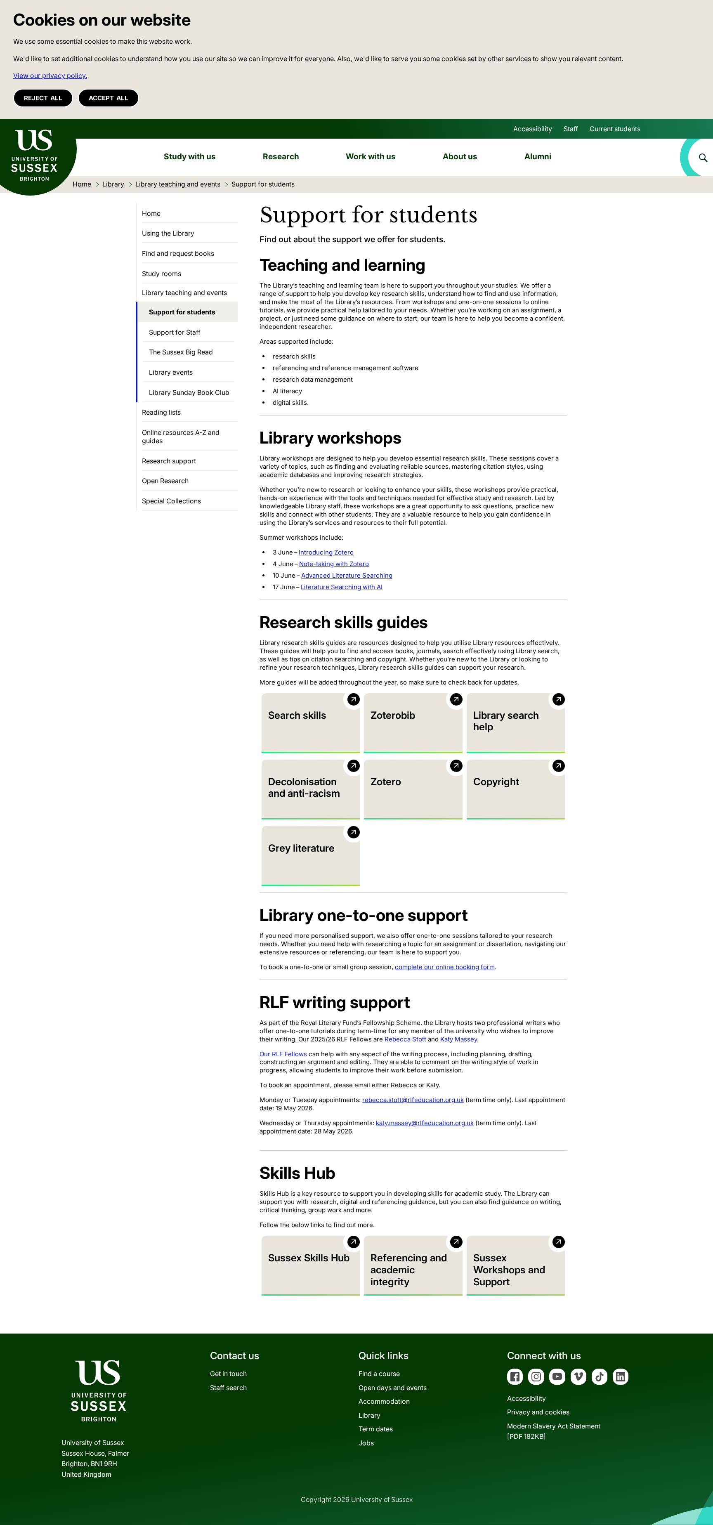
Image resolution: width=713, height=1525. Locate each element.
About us (460, 156)
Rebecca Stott (405, 1039)
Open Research (165, 481)
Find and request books (178, 253)
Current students (615, 129)
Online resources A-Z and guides (181, 436)
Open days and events (393, 1387)
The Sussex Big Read (181, 352)
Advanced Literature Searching (346, 575)
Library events (171, 372)
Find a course (379, 1373)
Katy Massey (458, 1039)
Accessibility (532, 129)
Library (369, 1415)
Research (281, 156)
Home (151, 213)
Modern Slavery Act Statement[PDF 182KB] (553, 1431)
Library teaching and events (184, 292)
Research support (169, 461)
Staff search (228, 1387)
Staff (571, 129)
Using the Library (168, 233)
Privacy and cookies (538, 1412)
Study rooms (161, 273)
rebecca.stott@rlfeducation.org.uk (413, 1100)
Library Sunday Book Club (189, 392)
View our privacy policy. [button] (50, 75)
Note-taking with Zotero (334, 564)
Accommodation (384, 1401)
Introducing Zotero (326, 552)
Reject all (43, 98)
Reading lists (161, 412)
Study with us (190, 156)
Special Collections (171, 501)
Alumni (537, 156)
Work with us (371, 156)
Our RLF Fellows (283, 1054)
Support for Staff (175, 332)
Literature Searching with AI (341, 587)
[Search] (696, 157)
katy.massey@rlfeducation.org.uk (425, 1123)
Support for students (182, 312)
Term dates (376, 1429)
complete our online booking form (445, 967)
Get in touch (228, 1373)
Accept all (108, 98)
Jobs (366, 1443)
